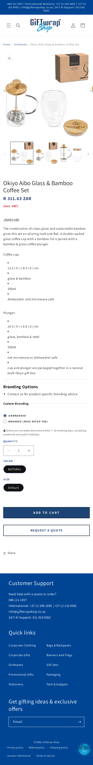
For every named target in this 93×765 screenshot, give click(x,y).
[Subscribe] (79, 722)
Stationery (16, 684)
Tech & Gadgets (57, 684)
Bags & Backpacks (58, 645)
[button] (8, 25)
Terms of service (46, 755)
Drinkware (20, 44)
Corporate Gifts (19, 655)
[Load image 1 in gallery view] (22, 153)
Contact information (19, 755)
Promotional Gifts (21, 674)
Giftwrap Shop (51, 742)
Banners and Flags (59, 655)
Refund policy (36, 747)
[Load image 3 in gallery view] (71, 153)
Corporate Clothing (22, 645)
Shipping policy (59, 747)
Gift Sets (52, 665)
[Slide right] (88, 154)
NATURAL (14, 469)
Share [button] (12, 553)
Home (6, 44)
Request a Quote (46, 530)
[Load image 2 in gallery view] (46, 153)
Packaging (53, 674)
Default (13, 488)
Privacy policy (15, 747)
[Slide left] (5, 154)
